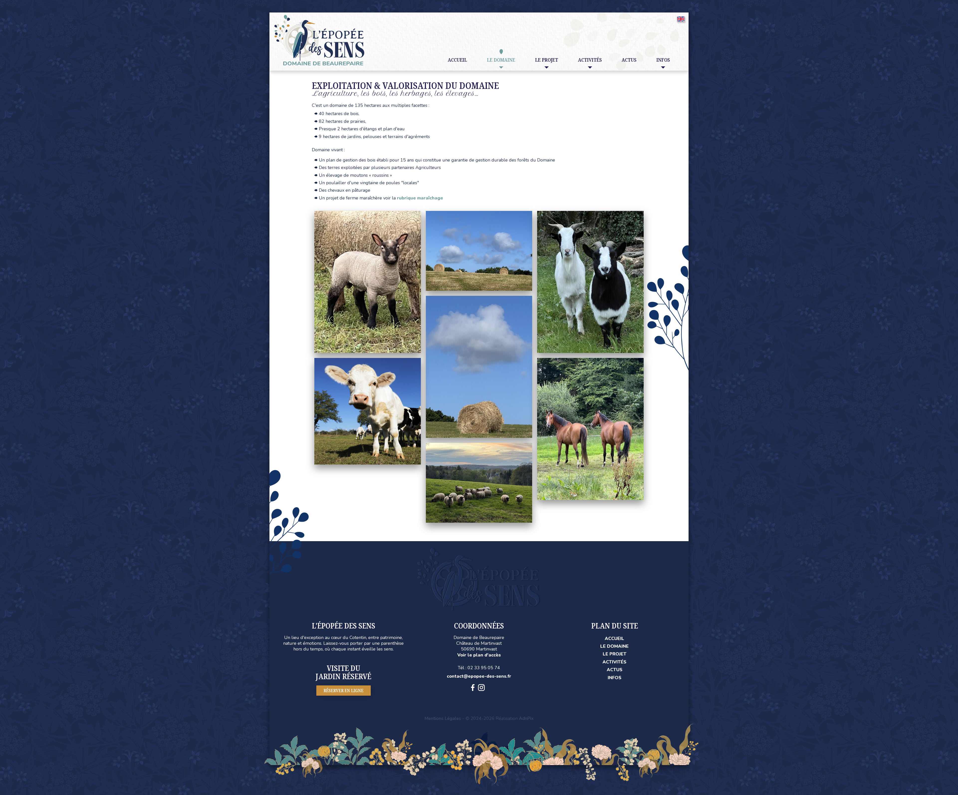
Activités (614, 662)
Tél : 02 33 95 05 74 (479, 668)
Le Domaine (614, 646)
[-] (367, 214)
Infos (614, 678)
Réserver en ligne (343, 690)
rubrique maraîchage (420, 198)
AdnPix (526, 718)
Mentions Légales (442, 718)
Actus (629, 59)
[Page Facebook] (473, 687)
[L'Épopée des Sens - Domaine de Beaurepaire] (319, 18)
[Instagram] (481, 687)
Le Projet (614, 654)
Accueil (457, 59)
